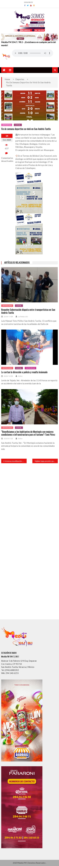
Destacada (7, 306)
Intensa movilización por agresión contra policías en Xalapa (16, 461)
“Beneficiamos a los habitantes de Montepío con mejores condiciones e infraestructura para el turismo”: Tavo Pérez (28, 433)
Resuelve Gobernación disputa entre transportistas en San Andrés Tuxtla (28, 311)
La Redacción (23, 316)
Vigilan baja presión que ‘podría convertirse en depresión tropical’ (46, 461)
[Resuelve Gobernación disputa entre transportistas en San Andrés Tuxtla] (29, 284)
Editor (20, 376)
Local (17, 125)
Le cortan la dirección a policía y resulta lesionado (24, 372)
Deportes (7, 125)
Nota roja (30, 368)
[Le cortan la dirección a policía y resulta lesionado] (29, 347)
